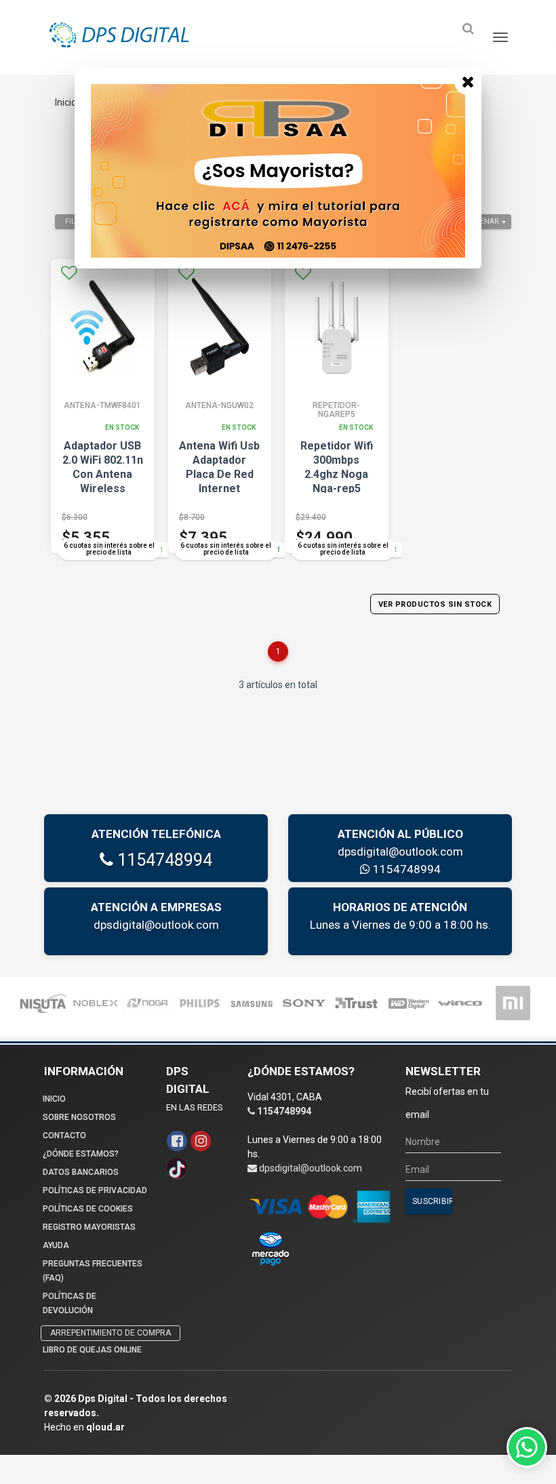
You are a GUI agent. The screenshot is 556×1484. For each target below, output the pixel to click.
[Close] (467, 81)
